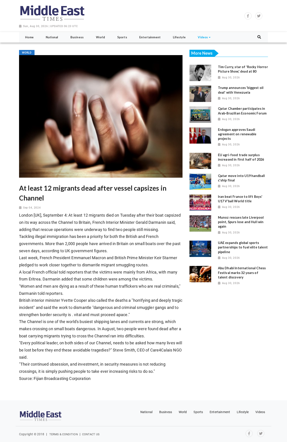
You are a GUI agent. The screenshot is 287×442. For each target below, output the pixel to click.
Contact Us (91, 434)
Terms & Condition (63, 434)
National (146, 412)
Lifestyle (243, 412)
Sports (198, 412)
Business (165, 412)
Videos (260, 412)
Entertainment (220, 412)
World (183, 412)
